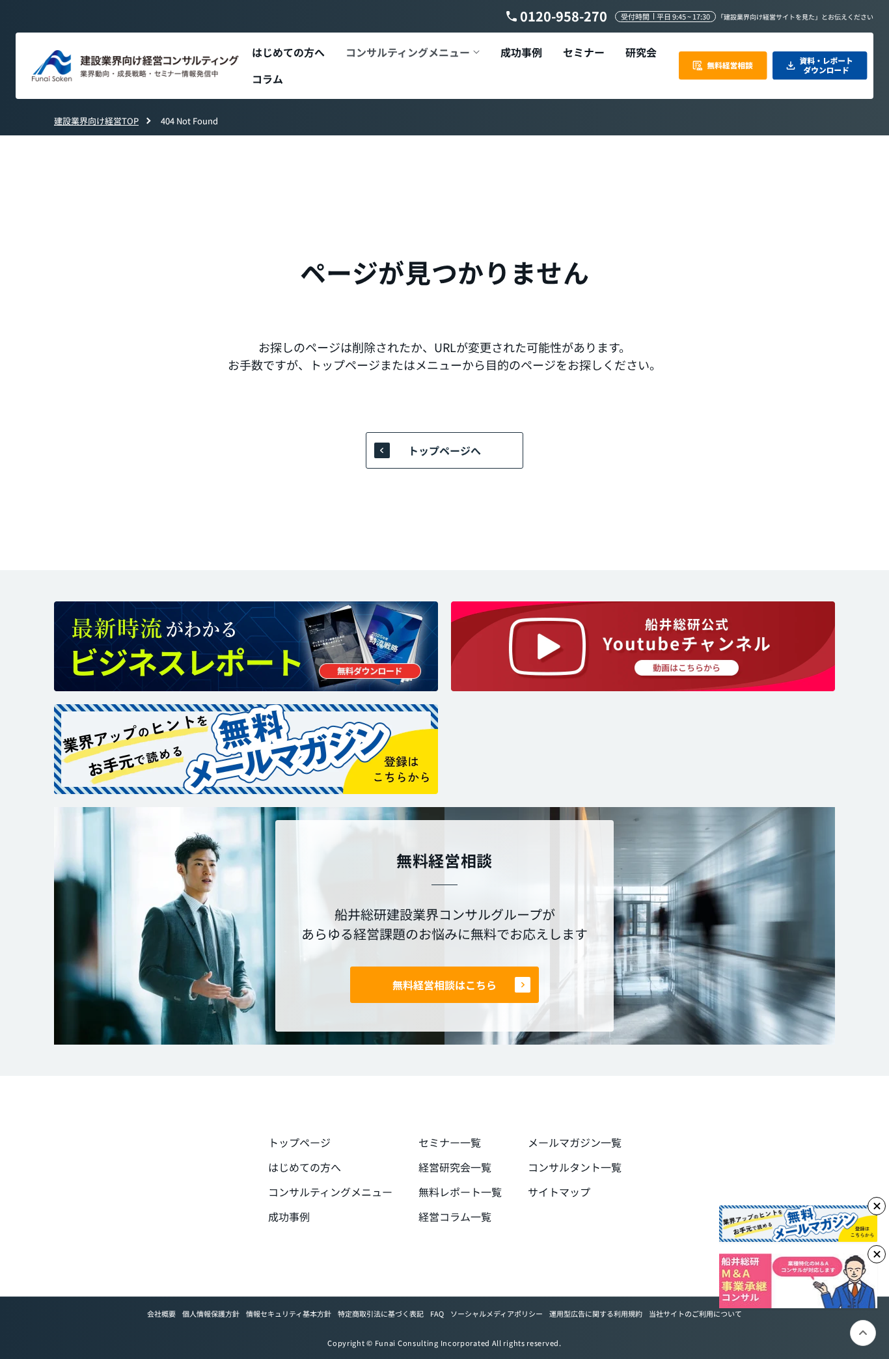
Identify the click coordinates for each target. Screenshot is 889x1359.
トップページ (299, 1142)
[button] (412, 52)
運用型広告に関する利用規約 (595, 1313)
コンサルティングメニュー (330, 1192)
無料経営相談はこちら (444, 985)
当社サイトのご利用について (695, 1313)
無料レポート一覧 (460, 1192)
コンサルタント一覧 (575, 1167)
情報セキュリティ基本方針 (288, 1313)
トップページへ (444, 450)
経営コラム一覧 (454, 1216)
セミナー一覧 (449, 1142)
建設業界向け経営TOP (96, 121)
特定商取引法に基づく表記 (381, 1313)
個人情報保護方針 (210, 1313)
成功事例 (289, 1216)
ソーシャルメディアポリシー (496, 1313)
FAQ (437, 1313)
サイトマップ (559, 1192)
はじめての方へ (304, 1167)
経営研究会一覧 (454, 1167)
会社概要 (161, 1313)
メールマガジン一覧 (575, 1142)
